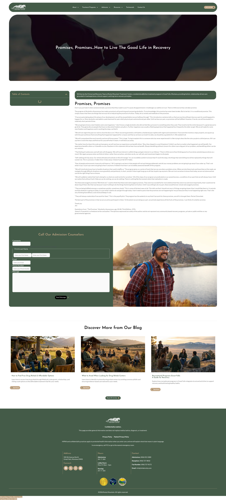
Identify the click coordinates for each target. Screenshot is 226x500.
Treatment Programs (89, 7)
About (74, 7)
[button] (66, 94)
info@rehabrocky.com (143, 468)
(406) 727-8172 (146, 464)
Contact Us (141, 7)
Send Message (61, 297)
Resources (117, 7)
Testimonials (130, 7)
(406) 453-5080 (146, 457)
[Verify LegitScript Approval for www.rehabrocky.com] (113, 481)
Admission (105, 7)
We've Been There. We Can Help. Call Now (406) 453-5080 (11, 498)
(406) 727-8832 (145, 461)
